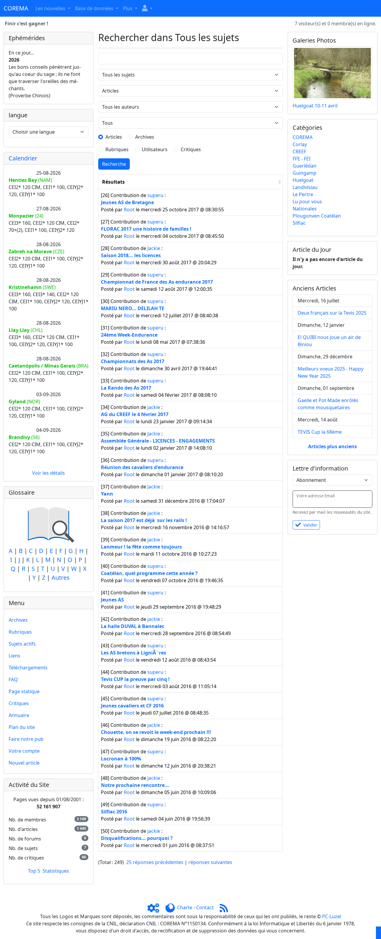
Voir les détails (48, 473)
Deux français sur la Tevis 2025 (332, 313)
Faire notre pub (26, 739)
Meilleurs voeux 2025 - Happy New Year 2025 (330, 372)
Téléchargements (28, 667)
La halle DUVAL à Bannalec (132, 626)
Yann (107, 493)
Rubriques (20, 632)
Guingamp (304, 173)
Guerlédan (304, 166)
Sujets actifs (22, 643)
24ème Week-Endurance (129, 335)
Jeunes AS (112, 599)
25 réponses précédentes (154, 862)
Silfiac (299, 223)
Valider (310, 525)
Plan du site (22, 727)
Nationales (305, 208)
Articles (113, 137)
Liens (14, 655)
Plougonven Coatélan (317, 216)
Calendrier (23, 158)
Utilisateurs (155, 149)
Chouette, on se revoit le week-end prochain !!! (156, 732)
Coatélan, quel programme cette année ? (149, 573)
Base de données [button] (95, 8)
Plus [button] (128, 8)
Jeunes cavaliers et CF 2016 (132, 705)
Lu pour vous (307, 201)
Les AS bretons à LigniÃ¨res (133, 652)
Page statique (24, 691)
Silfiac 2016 (114, 811)
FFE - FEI (301, 158)
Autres (60, 578)
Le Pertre (303, 194)
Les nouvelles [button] (51, 8)
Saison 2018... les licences (131, 255)
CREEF (299, 151)
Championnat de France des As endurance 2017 (157, 282)
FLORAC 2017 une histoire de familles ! (146, 229)
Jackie (153, 248)
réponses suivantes (210, 862)
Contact (205, 907)
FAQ (13, 679)
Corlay (300, 144)
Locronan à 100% (121, 758)
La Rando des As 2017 (126, 388)
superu (155, 195)
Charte (184, 907)
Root (129, 209)
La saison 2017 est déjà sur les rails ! (144, 520)
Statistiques (56, 871)
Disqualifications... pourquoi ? (137, 838)
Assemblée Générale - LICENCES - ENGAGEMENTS (158, 441)
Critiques (19, 703)
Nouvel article (24, 763)
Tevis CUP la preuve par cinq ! (135, 679)
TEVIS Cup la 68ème (320, 432)
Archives (18, 620)
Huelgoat (303, 180)
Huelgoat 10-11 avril (315, 105)
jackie (153, 407)
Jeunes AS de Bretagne (127, 202)
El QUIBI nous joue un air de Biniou (329, 341)
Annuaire (19, 715)
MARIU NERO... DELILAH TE (132, 308)
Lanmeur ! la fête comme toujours (141, 546)
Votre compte (24, 751)
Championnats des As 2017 (132, 361)
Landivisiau (305, 187)
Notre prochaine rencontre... (135, 785)
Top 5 (34, 871)
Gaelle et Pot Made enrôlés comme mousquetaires (328, 404)
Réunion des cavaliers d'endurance (142, 467)
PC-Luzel (331, 916)
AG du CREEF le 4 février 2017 (134, 414)
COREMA (303, 137)
